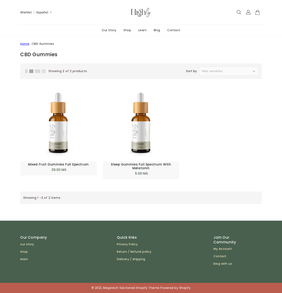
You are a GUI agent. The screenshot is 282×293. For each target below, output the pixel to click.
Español (42, 12)
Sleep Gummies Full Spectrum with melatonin (141, 166)
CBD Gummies (43, 44)
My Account (222, 249)
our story (27, 244)
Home (24, 44)
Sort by (191, 71)
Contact (219, 256)
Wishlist (26, 12)
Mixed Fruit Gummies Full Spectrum (58, 164)
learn (24, 259)
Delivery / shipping (131, 259)
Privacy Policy (127, 244)
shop (24, 252)
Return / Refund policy (134, 252)
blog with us (222, 264)
